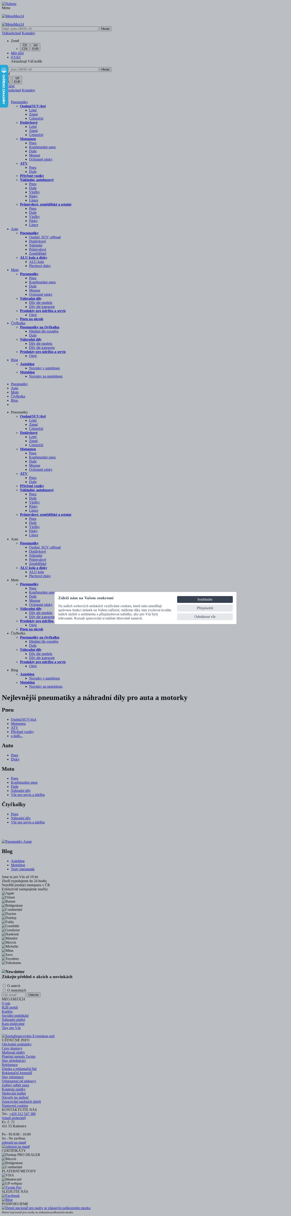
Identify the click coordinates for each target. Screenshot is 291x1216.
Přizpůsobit (205, 608)
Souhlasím (204, 599)
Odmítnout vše (205, 617)
